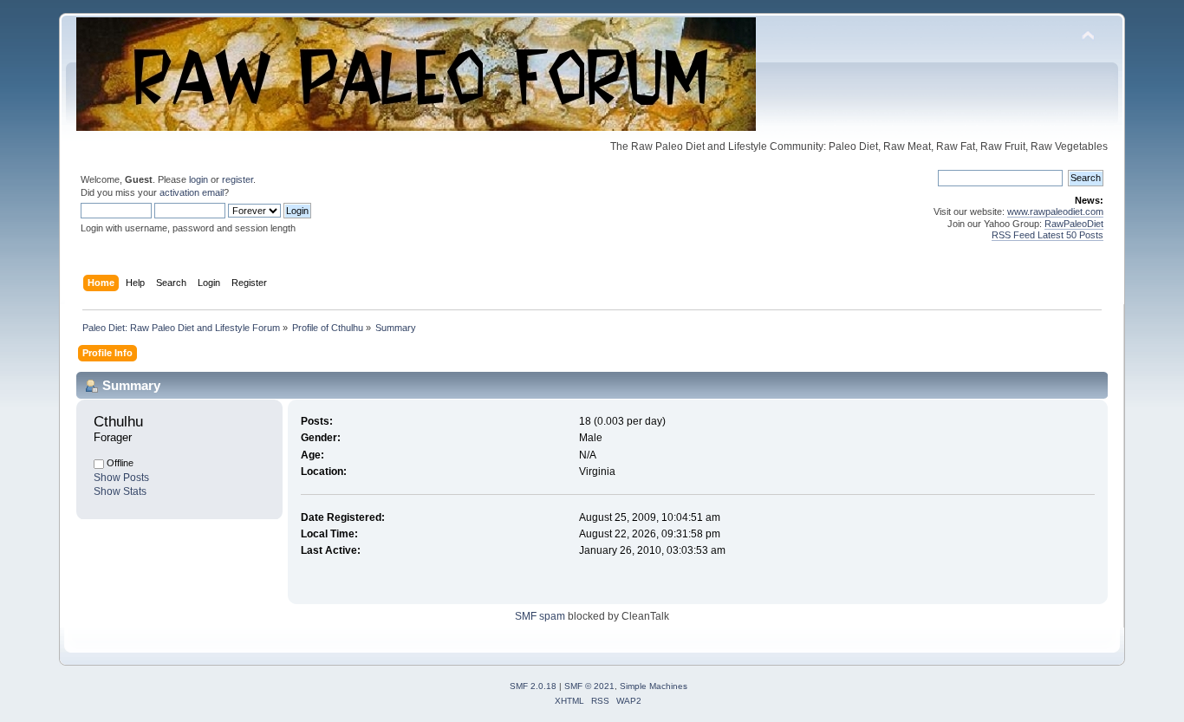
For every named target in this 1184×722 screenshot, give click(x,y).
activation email (191, 192)
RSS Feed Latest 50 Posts (1047, 235)
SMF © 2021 (589, 686)
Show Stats (120, 491)
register (237, 179)
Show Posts (121, 478)
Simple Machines (653, 686)
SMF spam (540, 616)
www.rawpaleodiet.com (1055, 211)
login (198, 179)
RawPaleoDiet (1073, 223)
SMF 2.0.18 (533, 686)
